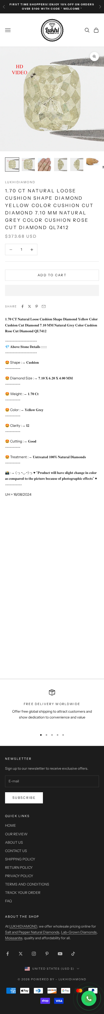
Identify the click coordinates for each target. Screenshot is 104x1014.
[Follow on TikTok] (73, 953)
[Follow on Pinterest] (46, 953)
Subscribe (24, 798)
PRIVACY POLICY (19, 876)
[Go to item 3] (44, 164)
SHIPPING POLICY (20, 859)
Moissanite (13, 938)
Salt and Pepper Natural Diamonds (32, 932)
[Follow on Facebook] (7, 953)
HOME (10, 825)
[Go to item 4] (61, 164)
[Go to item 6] (93, 161)
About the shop (22, 916)
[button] (52, 290)
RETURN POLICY (19, 867)
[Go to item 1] (12, 164)
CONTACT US (16, 851)
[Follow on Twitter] (20, 953)
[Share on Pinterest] (37, 306)
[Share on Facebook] (22, 306)
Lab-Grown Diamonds (79, 932)
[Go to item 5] (77, 164)
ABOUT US (14, 842)
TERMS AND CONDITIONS (27, 884)
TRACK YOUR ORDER (22, 892)
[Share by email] (44, 306)
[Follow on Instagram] (33, 953)
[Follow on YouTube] (60, 953)
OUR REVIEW (16, 834)
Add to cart (52, 275)
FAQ (8, 901)
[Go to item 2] (28, 164)
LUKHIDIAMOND (20, 182)
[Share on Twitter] (30, 306)
